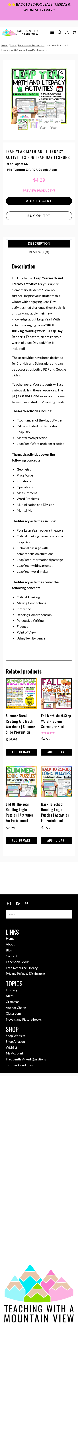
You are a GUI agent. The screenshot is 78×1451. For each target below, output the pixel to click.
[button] (62, 73)
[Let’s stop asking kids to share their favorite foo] (65, 873)
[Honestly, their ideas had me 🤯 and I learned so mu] (47, 873)
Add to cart (39, 201)
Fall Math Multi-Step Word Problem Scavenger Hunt (56, 721)
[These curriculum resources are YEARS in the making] (47, 883)
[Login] (67, 32)
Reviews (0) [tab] (39, 252)
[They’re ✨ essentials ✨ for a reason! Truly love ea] (30, 883)
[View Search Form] (59, 32)
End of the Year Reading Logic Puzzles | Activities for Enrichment (20, 812)
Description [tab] (39, 243)
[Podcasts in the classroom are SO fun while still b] (13, 873)
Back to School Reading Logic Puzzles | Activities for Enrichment (55, 812)
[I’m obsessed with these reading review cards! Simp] (65, 883)
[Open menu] (52, 32)
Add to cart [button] (21, 752)
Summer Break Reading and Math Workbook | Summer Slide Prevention (20, 724)
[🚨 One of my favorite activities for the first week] (13, 883)
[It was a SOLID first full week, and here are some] (30, 873)
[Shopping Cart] (74, 32)
